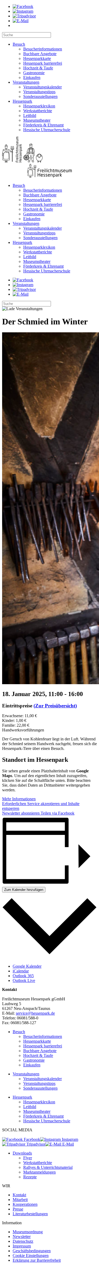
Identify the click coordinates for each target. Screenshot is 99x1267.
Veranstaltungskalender (42, 87)
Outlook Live (24, 980)
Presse (18, 1209)
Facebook (31, 1139)
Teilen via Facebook (57, 813)
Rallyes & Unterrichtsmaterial (48, 1167)
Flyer (27, 1158)
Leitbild (29, 115)
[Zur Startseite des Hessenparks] (49, 157)
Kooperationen (25, 1204)
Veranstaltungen (26, 82)
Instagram (69, 1139)
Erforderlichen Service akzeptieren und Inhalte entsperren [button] (40, 806)
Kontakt (19, 1195)
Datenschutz (23, 1241)
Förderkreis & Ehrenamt (43, 125)
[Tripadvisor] (24, 16)
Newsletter (22, 1236)
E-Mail (67, 1144)
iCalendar (21, 971)
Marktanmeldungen (39, 1172)
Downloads (22, 1153)
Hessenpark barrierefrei (42, 63)
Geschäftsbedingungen (32, 1251)
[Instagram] (23, 11)
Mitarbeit (20, 1199)
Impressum (22, 1246)
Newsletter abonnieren (21, 813)
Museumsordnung (28, 1232)
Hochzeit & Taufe (38, 68)
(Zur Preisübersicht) (55, 705)
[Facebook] (23, 6)
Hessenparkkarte (37, 58)
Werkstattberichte (37, 110)
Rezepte (30, 1177)
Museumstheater (36, 120)
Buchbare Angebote (39, 53)
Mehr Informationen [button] (19, 799)
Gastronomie (34, 72)
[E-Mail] (21, 20)
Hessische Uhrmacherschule (46, 129)
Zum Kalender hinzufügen (23, 890)
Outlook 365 (23, 975)
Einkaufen (31, 77)
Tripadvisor (35, 1144)
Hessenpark (22, 101)
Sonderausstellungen (40, 96)
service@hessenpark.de (35, 1013)
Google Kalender (27, 966)
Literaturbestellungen (30, 1214)
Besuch (19, 44)
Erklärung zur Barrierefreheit (37, 1260)
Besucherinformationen (42, 49)
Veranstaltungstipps (39, 91)
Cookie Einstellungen (31, 1255)
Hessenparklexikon (39, 106)
